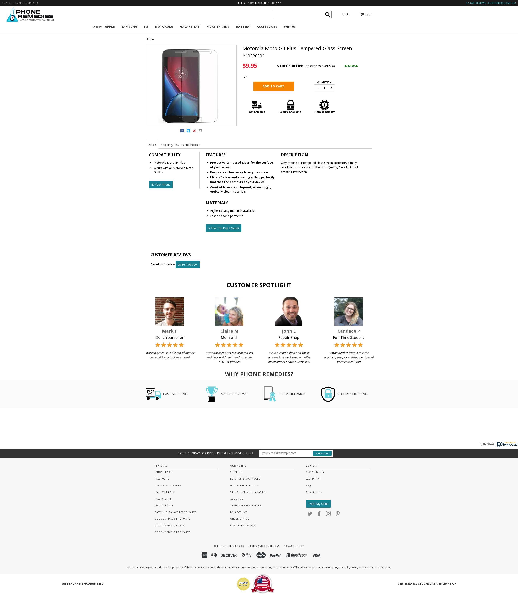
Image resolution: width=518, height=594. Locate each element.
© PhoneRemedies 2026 (229, 545)
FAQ (308, 485)
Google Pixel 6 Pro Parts (172, 518)
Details (152, 145)
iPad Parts (162, 478)
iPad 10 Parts (164, 505)
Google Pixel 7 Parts (169, 525)
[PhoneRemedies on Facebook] (319, 514)
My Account (238, 512)
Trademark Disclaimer (245, 505)
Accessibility (315, 471)
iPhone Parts (164, 471)
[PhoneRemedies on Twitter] (310, 514)
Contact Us (314, 492)
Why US (290, 26)
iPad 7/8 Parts (164, 492)
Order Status (239, 518)
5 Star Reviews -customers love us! (491, 2)
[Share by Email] (200, 131)
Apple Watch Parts (168, 485)
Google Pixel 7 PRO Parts (172, 532)
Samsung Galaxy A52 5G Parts (175, 512)
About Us (236, 498)
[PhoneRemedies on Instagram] (328, 514)
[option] (191, 85)
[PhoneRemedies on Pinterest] (338, 514)
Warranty (313, 478)
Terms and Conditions (264, 545)
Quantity (324, 82)
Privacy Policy (294, 545)
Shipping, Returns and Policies (180, 145)
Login (345, 14)
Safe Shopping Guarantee (248, 492)
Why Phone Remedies (244, 485)
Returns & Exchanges (245, 478)
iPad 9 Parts (163, 498)
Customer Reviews (243, 525)
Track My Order (318, 504)
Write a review (187, 264)
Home (150, 39)
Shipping (236, 471)
